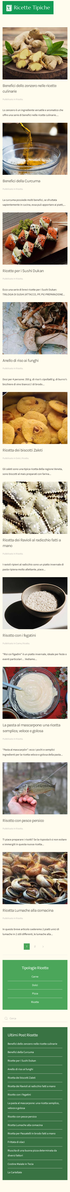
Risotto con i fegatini (19, 635)
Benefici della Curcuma (21, 181)
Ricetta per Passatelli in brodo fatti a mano (32, 1133)
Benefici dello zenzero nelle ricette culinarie (32, 1044)
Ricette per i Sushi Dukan (23, 270)
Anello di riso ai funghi (20, 360)
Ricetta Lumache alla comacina (28, 910)
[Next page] (43, 946)
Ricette (19, 99)
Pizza (35, 993)
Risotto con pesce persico (23, 820)
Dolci (18, 458)
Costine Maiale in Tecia (20, 1164)
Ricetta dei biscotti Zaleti (22, 450)
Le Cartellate (15, 1172)
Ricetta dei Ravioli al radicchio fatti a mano (32, 1086)
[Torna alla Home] (28, 7)
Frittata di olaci (16, 1142)
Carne (19, 643)
